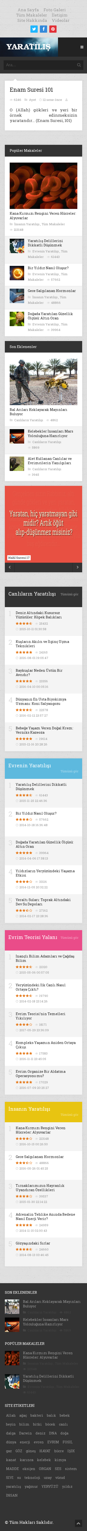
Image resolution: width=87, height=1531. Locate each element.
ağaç (23, 1415)
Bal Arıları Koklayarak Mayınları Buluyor (38, 411)
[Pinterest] (53, 29)
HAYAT (45, 1451)
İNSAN (12, 1495)
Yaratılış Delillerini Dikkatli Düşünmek (45, 242)
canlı (63, 1424)
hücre (59, 1451)
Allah (11, 1415)
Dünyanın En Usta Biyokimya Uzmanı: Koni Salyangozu (41, 701)
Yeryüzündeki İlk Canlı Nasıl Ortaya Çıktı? (41, 987)
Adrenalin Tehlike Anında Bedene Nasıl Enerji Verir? (45, 1216)
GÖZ (18, 1451)
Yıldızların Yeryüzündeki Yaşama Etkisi (45, 873)
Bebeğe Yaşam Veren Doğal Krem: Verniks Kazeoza (44, 730)
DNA (53, 1433)
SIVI (10, 1477)
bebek (65, 1415)
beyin (11, 1424)
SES (58, 1468)
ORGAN (45, 1468)
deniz (40, 1433)
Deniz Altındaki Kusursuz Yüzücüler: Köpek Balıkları (39, 614)
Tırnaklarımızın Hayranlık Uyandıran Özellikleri (40, 1187)
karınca (26, 1460)
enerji (25, 1442)
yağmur (31, 1486)
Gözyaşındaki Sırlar (33, 1243)
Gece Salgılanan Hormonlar (52, 290)
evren (39, 1442)
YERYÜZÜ (50, 1486)
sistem (71, 1468)
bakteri (36, 1415)
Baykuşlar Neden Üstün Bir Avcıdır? (39, 672)
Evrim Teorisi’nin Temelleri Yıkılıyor (40, 1016)
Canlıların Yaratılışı (29, 420)
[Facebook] (43, 29)
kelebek (44, 1460)
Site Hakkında (32, 20)
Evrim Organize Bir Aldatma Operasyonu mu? (40, 1073)
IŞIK (71, 1451)
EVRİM (53, 1442)
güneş (31, 1451)
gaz (9, 1451)
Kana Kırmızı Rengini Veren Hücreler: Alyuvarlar (43, 215)
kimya (60, 1460)
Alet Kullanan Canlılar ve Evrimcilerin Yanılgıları (50, 460)
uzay (48, 1477)
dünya (11, 1442)
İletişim (59, 15)
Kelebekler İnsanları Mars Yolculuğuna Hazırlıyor (50, 433)
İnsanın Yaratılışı (27, 224)
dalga (10, 1433)
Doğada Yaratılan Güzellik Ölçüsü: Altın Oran (50, 315)
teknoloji (32, 1477)
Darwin (25, 1433)
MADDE (12, 1468)
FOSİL (68, 1442)
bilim (24, 1424)
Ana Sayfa (28, 9)
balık (51, 1415)
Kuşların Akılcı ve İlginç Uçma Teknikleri (42, 643)
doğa (64, 1433)
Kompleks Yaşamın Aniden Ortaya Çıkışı (46, 1044)
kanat (11, 1460)
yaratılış (13, 1486)
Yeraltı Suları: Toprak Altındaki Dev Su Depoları (43, 901)
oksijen (28, 1468)
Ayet (33, 100)
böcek (50, 1424)
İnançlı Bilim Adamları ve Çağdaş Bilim (45, 958)
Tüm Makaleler (31, 15)
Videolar (61, 20)
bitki (37, 1424)
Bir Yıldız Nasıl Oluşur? (48, 268)
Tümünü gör (69, 594)
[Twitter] (34, 29)
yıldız (67, 1486)
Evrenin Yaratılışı (45, 251)
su (19, 1477)
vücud (60, 1477)
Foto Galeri (55, 9)
